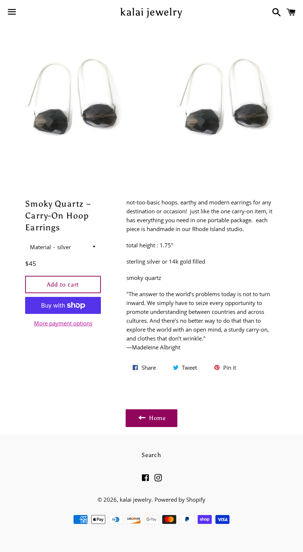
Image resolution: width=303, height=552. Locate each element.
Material (40, 247)
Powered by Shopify (179, 499)
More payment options (63, 323)
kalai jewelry (151, 12)
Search (151, 454)
